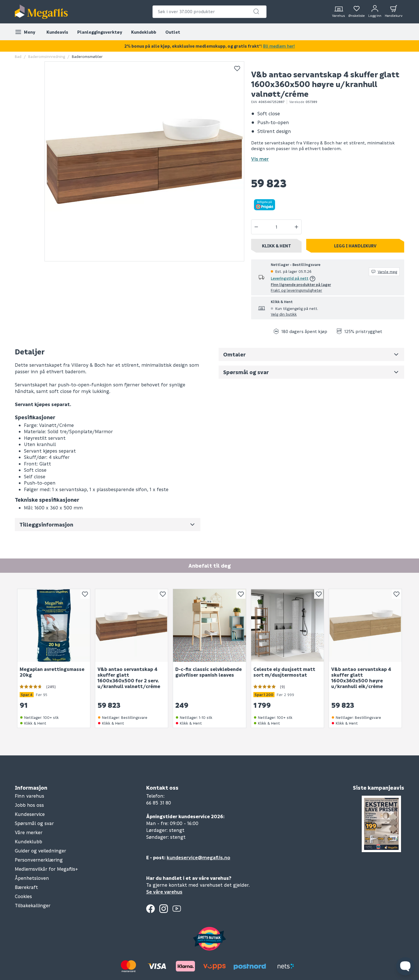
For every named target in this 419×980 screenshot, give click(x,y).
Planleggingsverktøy (99, 32)
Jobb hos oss (29, 805)
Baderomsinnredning (46, 56)
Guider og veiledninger (40, 851)
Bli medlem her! (279, 46)
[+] (296, 227)
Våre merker (28, 832)
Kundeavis (57, 32)
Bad (18, 56)
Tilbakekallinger (32, 905)
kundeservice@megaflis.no (198, 857)
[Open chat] (405, 966)
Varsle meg (387, 271)
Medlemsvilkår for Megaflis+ (46, 869)
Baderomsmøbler (87, 56)
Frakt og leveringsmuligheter (296, 290)
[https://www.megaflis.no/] (41, 12)
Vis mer (260, 159)
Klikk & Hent (276, 246)
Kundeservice (30, 814)
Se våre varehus (164, 892)
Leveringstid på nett (289, 278)
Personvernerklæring (39, 860)
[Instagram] (163, 908)
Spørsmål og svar (34, 823)
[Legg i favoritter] (237, 68)
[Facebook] (150, 908)
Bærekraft (26, 887)
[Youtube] (176, 908)
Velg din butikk (284, 314)
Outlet (172, 32)
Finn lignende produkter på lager (301, 284)
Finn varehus (29, 796)
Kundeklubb (143, 32)
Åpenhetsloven (32, 878)
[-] (256, 227)
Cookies (23, 896)
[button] (256, 11)
